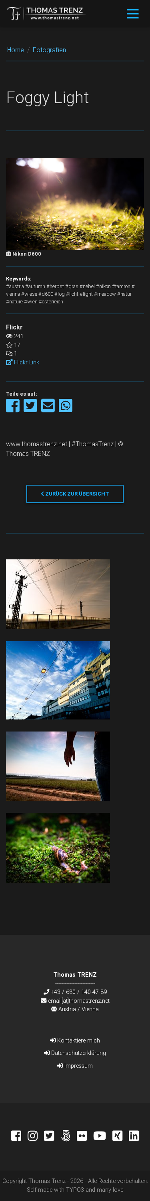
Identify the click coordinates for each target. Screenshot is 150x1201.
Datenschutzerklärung (78, 1053)
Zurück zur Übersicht (76, 493)
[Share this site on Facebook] (13, 409)
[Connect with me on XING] (120, 1137)
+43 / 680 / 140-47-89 (79, 992)
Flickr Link (25, 362)
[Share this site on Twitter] (31, 409)
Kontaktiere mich (78, 1040)
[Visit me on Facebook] (19, 1137)
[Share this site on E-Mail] (48, 409)
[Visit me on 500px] (68, 1137)
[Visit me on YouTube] (102, 1137)
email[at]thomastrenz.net (79, 1000)
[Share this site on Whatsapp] (65, 409)
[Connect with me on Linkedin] (134, 1137)
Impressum (78, 1065)
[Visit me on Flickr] (85, 1137)
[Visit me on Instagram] (36, 1137)
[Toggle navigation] (133, 13)
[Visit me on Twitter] (52, 1137)
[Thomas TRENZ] (46, 13)
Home (15, 50)
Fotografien (49, 50)
